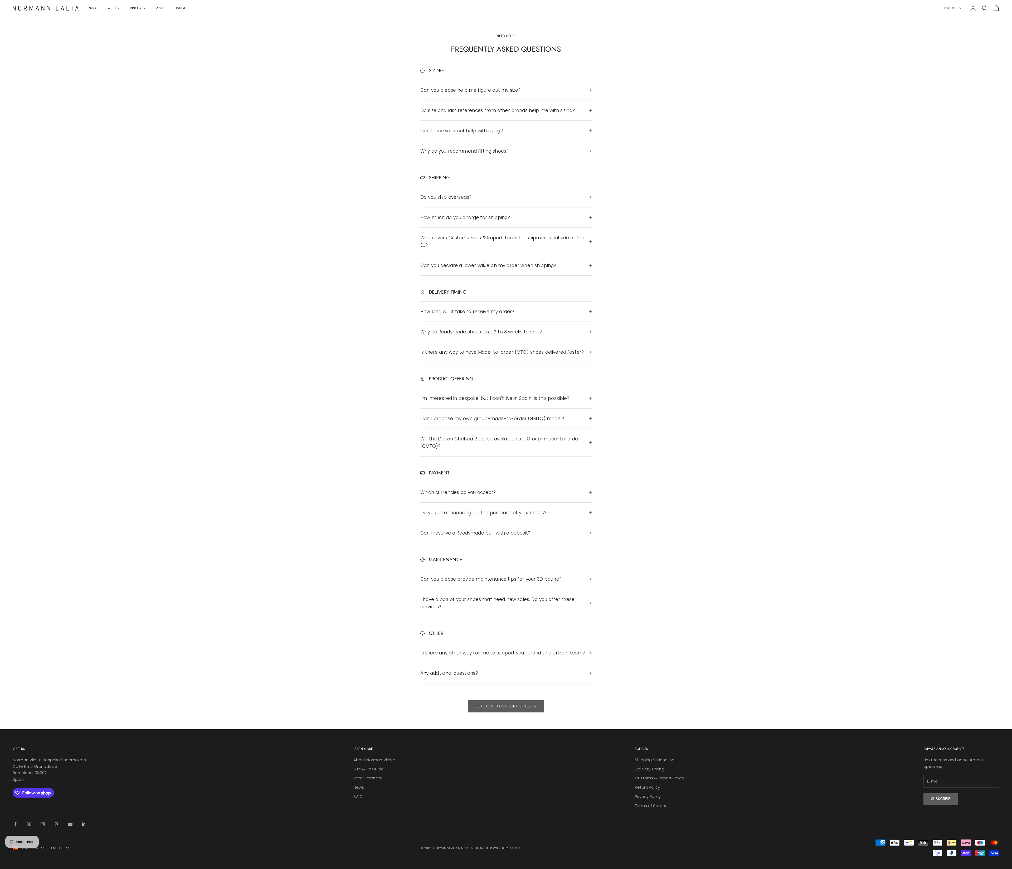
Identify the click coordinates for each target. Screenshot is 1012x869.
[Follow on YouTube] (70, 824)
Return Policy (647, 787)
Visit (159, 8)
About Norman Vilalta (374, 760)
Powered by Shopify (505, 848)
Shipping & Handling (654, 760)
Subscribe (940, 798)
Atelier (113, 8)
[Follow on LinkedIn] (83, 824)
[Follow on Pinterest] (56, 824)
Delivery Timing (649, 769)
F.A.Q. (358, 796)
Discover (137, 8)
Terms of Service (651, 805)
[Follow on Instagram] (42, 824)
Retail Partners (367, 778)
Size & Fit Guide (368, 769)
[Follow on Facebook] (15, 824)
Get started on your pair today (506, 706)
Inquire (180, 8)
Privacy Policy (648, 796)
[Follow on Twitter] (29, 824)
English (950, 8)
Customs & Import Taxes (659, 778)
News (358, 787)
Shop (93, 8)
